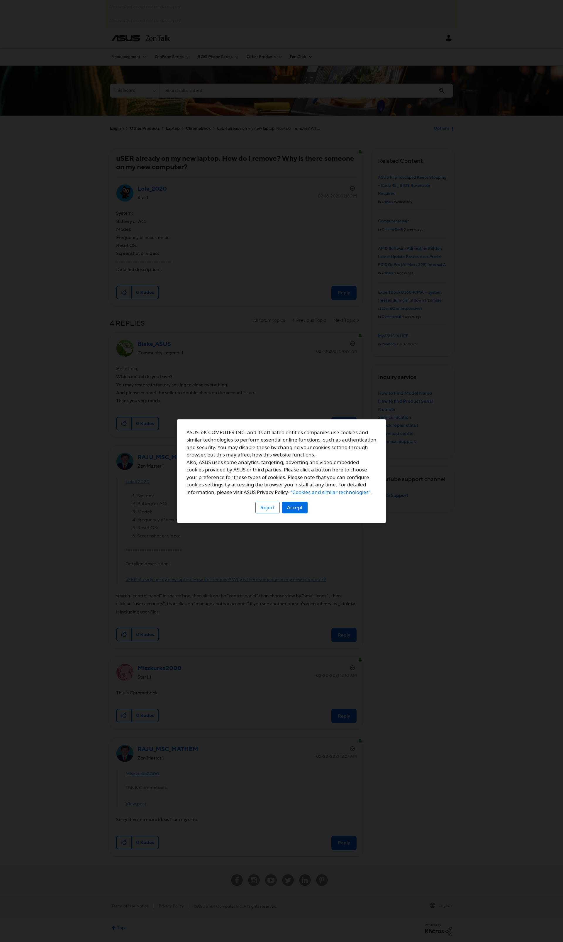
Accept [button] (295, 507)
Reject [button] (267, 507)
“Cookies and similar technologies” (330, 492)
